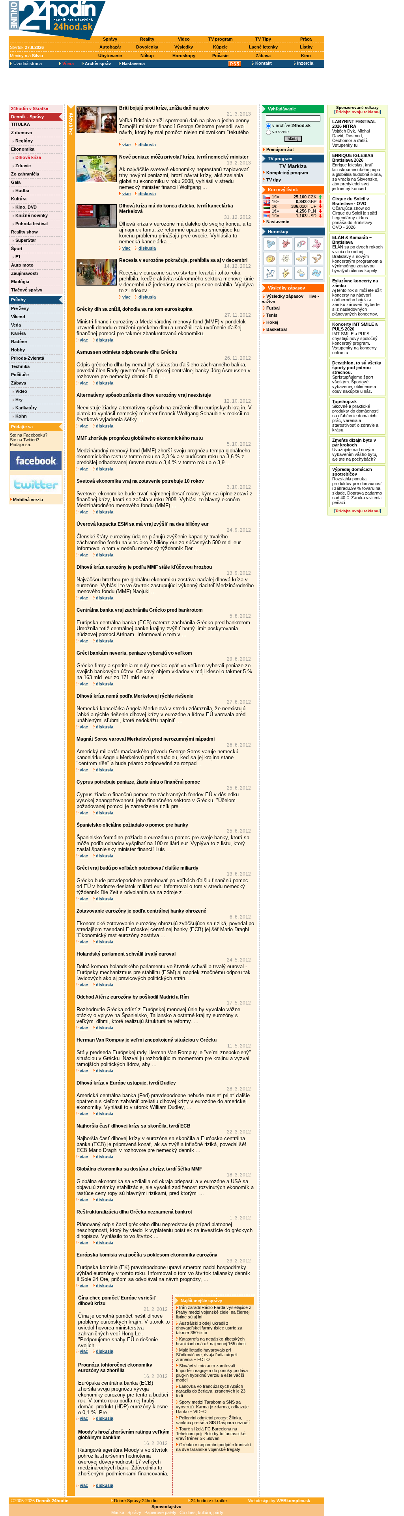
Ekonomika (22, 149)
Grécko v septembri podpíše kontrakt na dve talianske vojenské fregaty (213, 1447)
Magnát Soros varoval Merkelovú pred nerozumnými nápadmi (146, 739)
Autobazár (110, 47)
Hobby (18, 349)
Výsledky (183, 47)
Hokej (271, 322)
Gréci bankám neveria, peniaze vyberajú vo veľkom (134, 653)
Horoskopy (183, 55)
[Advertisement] (217, 18)
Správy (110, 39)
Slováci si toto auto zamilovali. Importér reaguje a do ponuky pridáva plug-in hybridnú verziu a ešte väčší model (212, 1372)
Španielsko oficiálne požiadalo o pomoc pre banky (132, 825)
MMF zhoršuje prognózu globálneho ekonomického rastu (140, 438)
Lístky (306, 47)
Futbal (272, 308)
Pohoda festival (31, 223)
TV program (220, 39)
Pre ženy (20, 308)
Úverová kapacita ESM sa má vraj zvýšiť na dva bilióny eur (143, 524)
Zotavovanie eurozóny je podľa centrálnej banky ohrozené (141, 911)
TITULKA (20, 124)
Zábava (263, 55)
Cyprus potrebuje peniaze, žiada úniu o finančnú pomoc (138, 782)
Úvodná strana (27, 63)
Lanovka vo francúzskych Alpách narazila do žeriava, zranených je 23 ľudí (210, 1391)
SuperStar (25, 240)
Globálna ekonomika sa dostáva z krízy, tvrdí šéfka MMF (139, 1169)
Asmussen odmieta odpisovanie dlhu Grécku (127, 352)
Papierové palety (160, 1512)
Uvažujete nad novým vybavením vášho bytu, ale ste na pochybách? (354, 449)
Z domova (21, 132)
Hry (18, 399)
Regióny (23, 140)
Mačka (117, 1512)
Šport (16, 248)
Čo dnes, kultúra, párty (201, 1512)
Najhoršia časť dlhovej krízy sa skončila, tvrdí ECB (134, 1126)
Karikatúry (25, 407)
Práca (306, 39)
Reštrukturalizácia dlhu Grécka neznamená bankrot (134, 1212)
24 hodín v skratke (208, 1500)
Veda (16, 325)
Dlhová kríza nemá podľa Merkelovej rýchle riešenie (135, 696)
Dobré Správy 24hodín (135, 1500)
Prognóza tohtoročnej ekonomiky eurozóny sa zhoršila (115, 1367)
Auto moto (22, 265)
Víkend (18, 316)
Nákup (147, 55)
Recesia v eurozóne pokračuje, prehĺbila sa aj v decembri (183, 260)
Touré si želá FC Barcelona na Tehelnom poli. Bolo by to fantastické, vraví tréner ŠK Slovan (211, 1433)
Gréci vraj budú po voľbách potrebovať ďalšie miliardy (137, 868)
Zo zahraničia (25, 174)
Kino (306, 55)
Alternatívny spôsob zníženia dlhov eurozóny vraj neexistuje (144, 395)
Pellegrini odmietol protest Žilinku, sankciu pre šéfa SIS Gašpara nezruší (213, 1420)
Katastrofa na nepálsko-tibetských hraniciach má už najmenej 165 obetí (211, 1341)
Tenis (271, 315)
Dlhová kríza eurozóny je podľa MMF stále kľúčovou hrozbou (144, 567)
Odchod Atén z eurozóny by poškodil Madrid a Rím (133, 997)
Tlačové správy (26, 290)
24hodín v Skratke (29, 108)
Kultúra (18, 198)
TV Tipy (263, 39)
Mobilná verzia (27, 499)
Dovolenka (147, 47)
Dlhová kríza (27, 157)
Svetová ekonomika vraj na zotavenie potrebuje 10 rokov (140, 481)
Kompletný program (286, 172)
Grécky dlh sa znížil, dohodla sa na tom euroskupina (135, 309)
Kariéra (18, 333)
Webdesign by (279, 1500)
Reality (147, 39)
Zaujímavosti (24, 273)
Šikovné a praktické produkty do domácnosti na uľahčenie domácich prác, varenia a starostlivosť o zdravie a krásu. (355, 415)
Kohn (20, 416)
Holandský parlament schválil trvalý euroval (126, 954)
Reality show (24, 232)
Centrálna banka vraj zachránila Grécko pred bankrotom (140, 610)
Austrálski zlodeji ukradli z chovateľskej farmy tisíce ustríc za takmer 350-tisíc (209, 1328)
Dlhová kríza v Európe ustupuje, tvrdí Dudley (126, 1083)
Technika (20, 366)
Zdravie (22, 165)
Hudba (21, 190)
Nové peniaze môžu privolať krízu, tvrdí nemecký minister (184, 157)
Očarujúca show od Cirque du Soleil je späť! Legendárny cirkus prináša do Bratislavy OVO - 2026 (354, 213)
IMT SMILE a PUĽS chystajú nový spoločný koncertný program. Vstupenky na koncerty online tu (355, 338)
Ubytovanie (110, 55)
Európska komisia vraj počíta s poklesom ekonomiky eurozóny (147, 1255)
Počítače (20, 374)
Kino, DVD (25, 207)
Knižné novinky (31, 215)
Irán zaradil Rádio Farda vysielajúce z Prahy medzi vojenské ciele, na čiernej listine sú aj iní (213, 1312)
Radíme (19, 341)
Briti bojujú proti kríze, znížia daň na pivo (164, 108)
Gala (16, 182)
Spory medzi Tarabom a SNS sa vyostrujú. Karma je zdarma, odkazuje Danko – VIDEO (212, 1407)
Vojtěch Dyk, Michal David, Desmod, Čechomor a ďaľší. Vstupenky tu (354, 133)
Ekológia (20, 281)
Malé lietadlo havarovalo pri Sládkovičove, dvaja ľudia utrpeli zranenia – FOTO (206, 1355)
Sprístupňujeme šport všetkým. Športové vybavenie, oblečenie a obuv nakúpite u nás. (356, 377)
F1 (17, 256)
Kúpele (220, 47)
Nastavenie (277, 221)
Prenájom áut (279, 149)
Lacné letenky (263, 47)
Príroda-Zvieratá (27, 358)
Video (184, 39)
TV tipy (273, 179)
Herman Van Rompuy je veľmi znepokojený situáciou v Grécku (147, 1040)
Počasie (220, 55)
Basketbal (276, 329)
